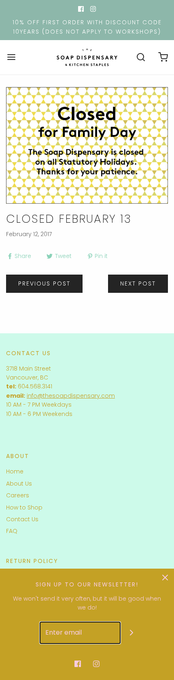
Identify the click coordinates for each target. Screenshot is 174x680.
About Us (19, 484)
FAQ (11, 531)
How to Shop (24, 507)
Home (14, 471)
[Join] (132, 633)
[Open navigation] (11, 57)
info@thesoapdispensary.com (71, 396)
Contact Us (22, 519)
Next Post (138, 283)
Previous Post (44, 283)
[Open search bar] (140, 57)
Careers (17, 495)
